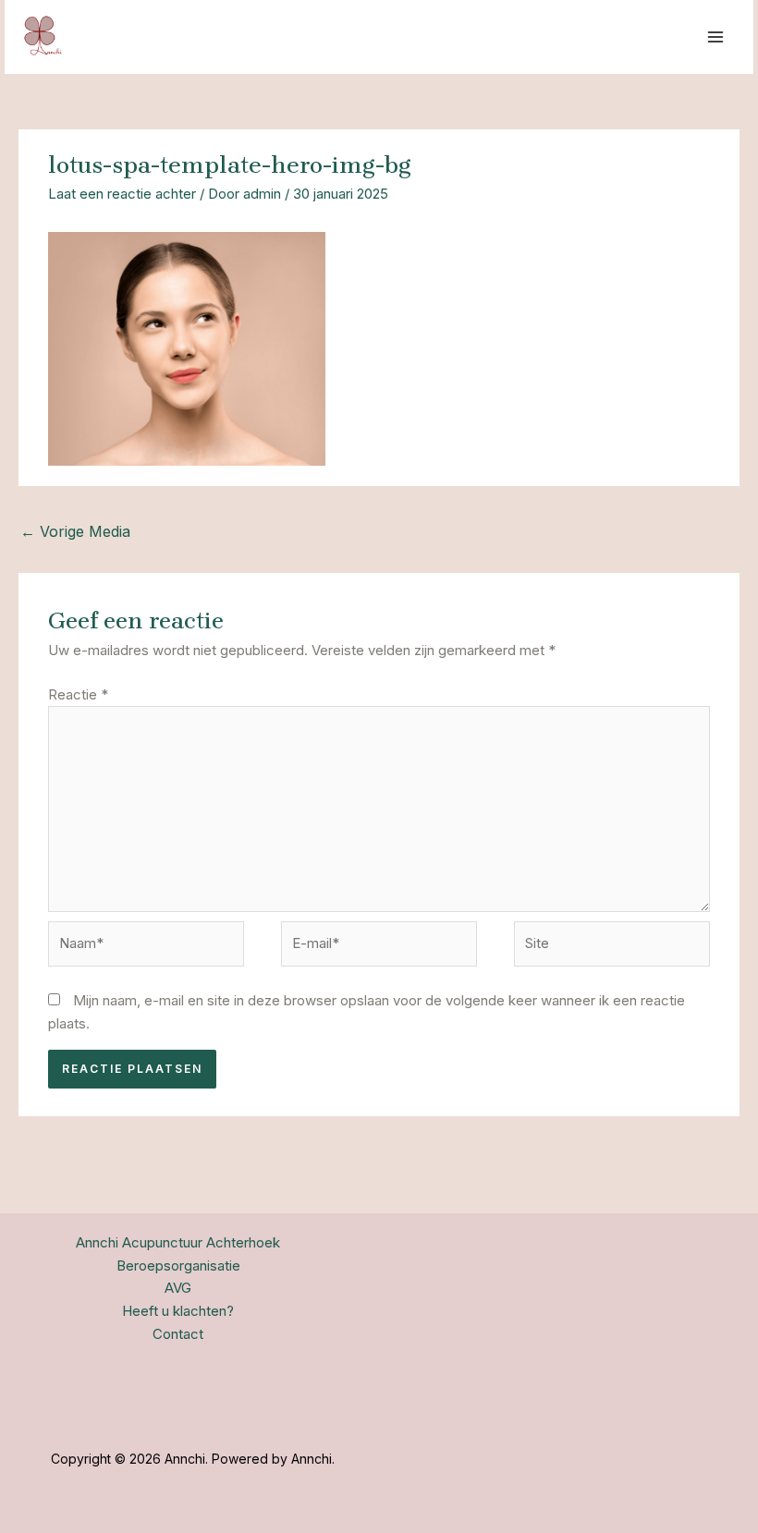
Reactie (78, 694)
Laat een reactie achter (122, 193)
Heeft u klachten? (178, 1311)
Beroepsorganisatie (178, 1265)
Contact (178, 1334)
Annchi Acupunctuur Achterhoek (178, 1242)
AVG (178, 1287)
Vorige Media (75, 531)
